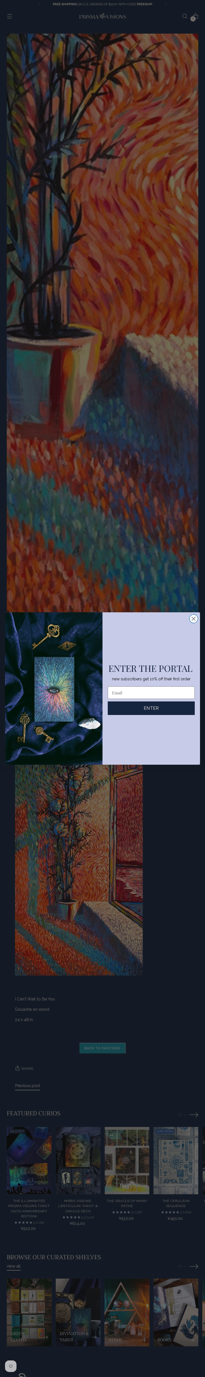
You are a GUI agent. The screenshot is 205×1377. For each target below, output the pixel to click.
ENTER (151, 708)
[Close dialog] (193, 618)
